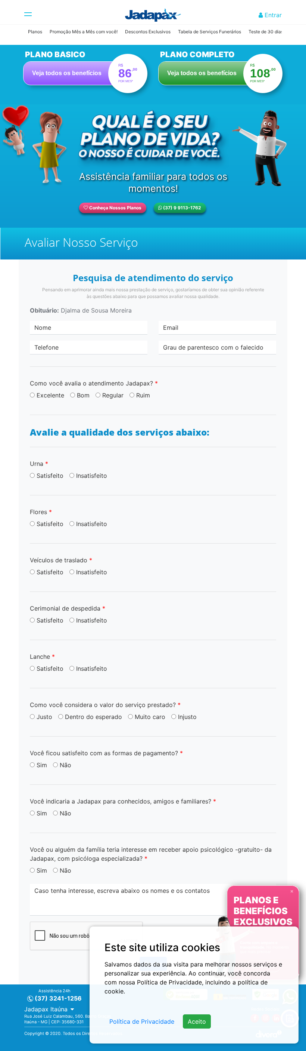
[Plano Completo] (220, 70)
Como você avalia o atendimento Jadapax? (94, 383)
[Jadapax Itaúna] (153, 15)
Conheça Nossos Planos (114, 207)
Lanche (42, 656)
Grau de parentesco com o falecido (213, 347)
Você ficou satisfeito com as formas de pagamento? (106, 753)
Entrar (272, 15)
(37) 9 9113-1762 (181, 207)
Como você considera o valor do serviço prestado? (105, 705)
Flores (41, 512)
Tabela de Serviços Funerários (209, 31)
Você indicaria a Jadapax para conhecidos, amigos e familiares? (123, 801)
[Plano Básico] (85, 70)
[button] (49, 1009)
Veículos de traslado (61, 560)
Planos (35, 31)
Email (170, 327)
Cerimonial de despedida (67, 608)
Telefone (46, 347)
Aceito (197, 1021)
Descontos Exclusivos (148, 31)
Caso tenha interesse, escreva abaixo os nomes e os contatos (122, 890)
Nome (42, 327)
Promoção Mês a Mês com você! (84, 31)
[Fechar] (291, 890)
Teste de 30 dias (266, 31)
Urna (39, 463)
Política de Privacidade (141, 1021)
